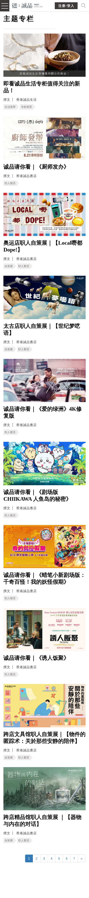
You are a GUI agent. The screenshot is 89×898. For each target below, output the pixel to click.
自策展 (9, 266)
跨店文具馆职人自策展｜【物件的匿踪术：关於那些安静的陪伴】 (44, 737)
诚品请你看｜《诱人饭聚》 (36, 658)
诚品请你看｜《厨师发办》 (36, 167)
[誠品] (27, 5)
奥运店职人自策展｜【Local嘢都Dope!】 (42, 246)
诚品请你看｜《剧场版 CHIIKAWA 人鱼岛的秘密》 (37, 495)
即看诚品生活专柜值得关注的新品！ (41, 87)
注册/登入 (66, 6)
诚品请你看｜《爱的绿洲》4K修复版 (42, 412)
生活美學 (10, 107)
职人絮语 (10, 183)
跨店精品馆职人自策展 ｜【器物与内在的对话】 (42, 820)
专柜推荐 (26, 107)
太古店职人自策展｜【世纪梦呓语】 (41, 329)
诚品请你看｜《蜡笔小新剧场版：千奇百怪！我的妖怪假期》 (44, 578)
